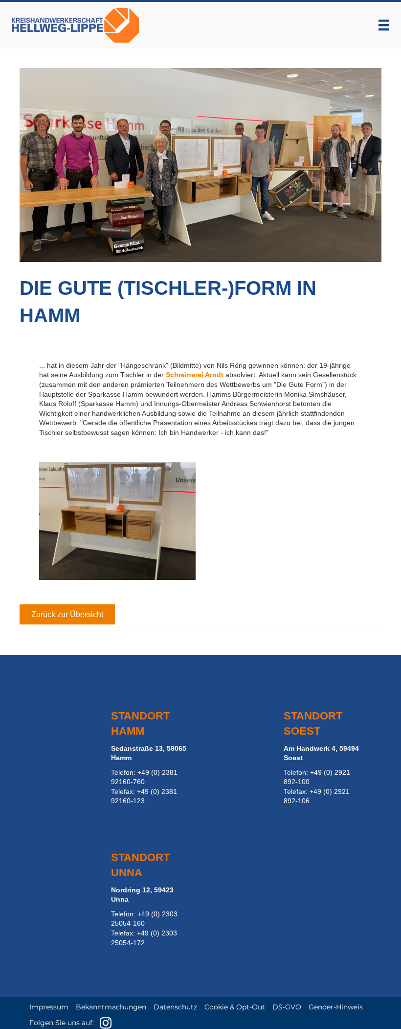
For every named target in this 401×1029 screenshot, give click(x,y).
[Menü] (384, 25)
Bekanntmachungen (111, 1007)
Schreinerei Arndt (194, 375)
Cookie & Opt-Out (234, 1007)
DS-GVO (286, 1007)
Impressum (48, 1007)
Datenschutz (175, 1007)
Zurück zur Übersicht (67, 614)
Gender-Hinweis (336, 1007)
